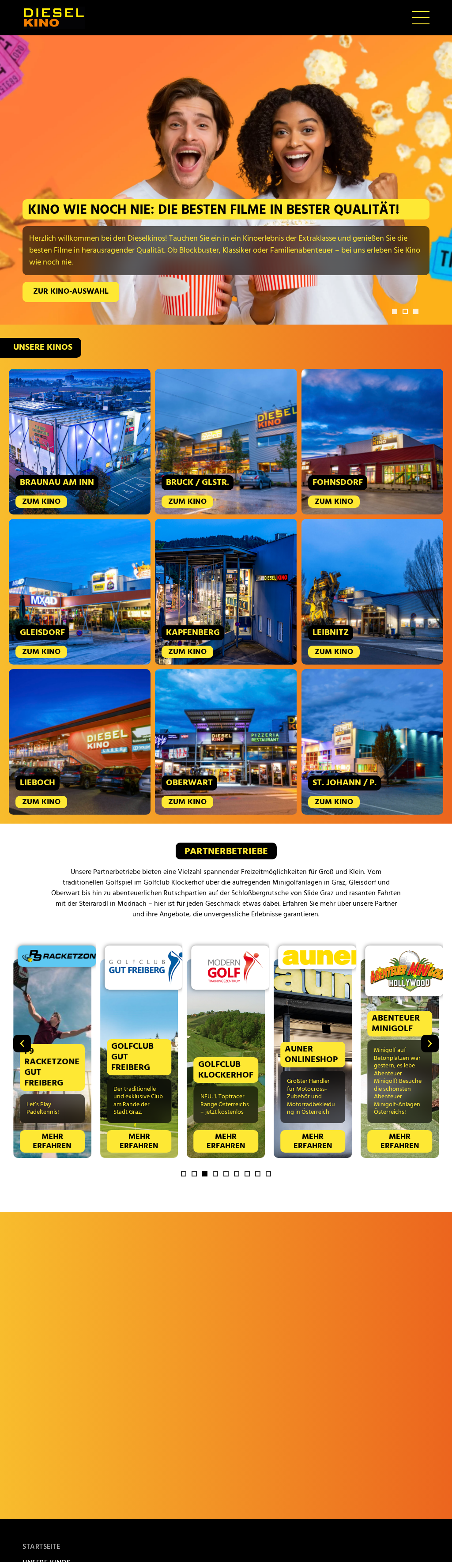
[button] (394, 311)
